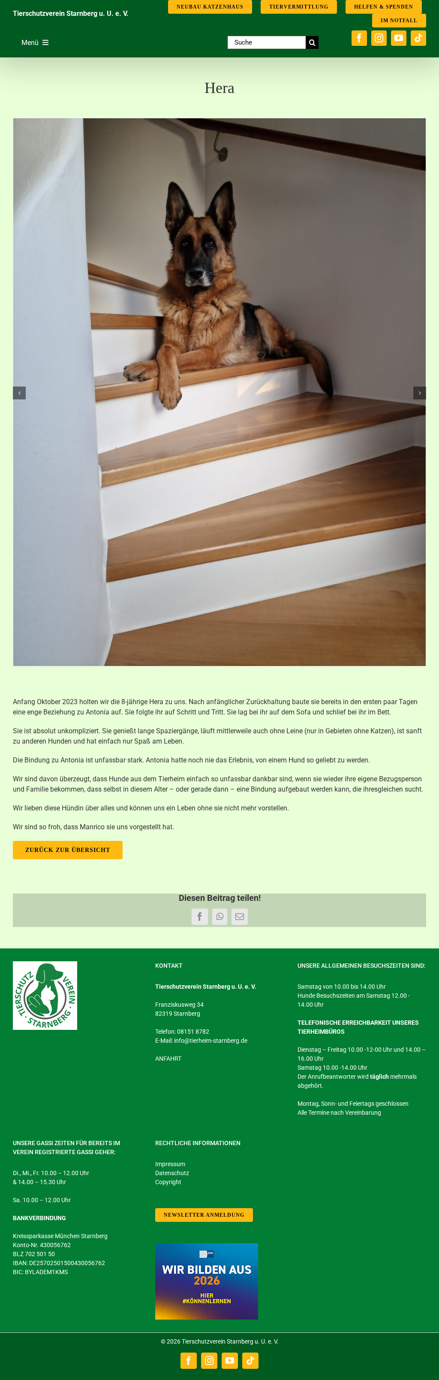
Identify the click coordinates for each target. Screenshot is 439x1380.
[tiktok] (418, 38)
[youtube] (398, 38)
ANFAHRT (168, 1058)
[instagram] (379, 38)
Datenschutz (172, 1173)
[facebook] (359, 38)
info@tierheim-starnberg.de (210, 1040)
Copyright (168, 1182)
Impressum (170, 1164)
